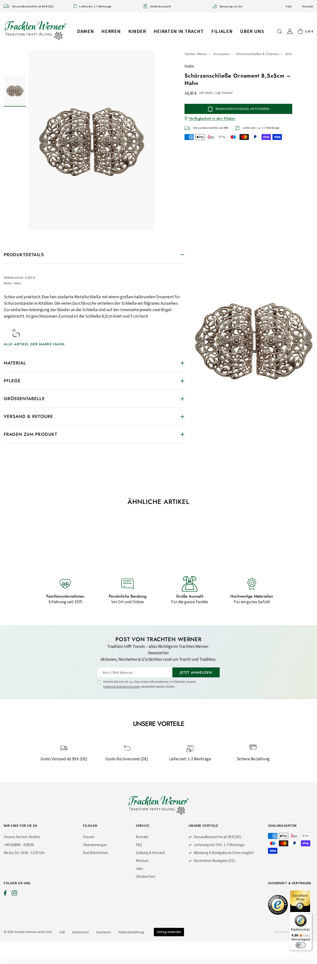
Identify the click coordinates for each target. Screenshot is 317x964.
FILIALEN (222, 31)
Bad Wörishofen (95, 852)
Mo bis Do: (12, 852)
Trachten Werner (196, 54)
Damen (85, 31)
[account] (289, 31)
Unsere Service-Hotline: (22, 836)
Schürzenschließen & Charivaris (257, 54)
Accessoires (221, 54)
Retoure (142, 860)
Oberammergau (95, 844)
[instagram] (14, 894)
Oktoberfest (145, 876)
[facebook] (5, 894)
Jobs (139, 868)
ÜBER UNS (252, 31)
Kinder (137, 31)
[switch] (301, 945)
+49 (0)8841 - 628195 (19, 844)
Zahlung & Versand (150, 852)
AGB (62, 932)
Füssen (88, 836)
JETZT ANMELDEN (196, 672)
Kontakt (307, 6)
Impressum (103, 932)
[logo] (35, 30)
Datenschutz (80, 932)
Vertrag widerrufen (169, 932)
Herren (111, 31)
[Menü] (309, 915)
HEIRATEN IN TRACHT (179, 31)
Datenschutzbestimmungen (121, 687)
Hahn (189, 66)
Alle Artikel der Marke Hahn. (35, 344)
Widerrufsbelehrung (131, 932)
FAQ (288, 6)
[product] (91, 140)
